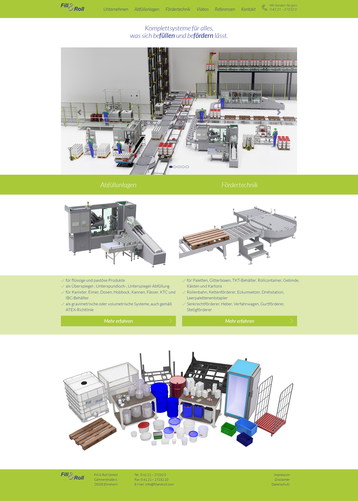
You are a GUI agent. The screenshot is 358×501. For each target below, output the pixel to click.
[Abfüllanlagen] (118, 234)
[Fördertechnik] (239, 234)
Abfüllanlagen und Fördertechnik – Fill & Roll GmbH (72, 7)
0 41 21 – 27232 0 (279, 7)
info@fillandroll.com (159, 484)
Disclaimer (282, 479)
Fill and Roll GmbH (72, 476)
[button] (78, 111)
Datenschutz (281, 484)
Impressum (282, 475)
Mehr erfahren (118, 321)
